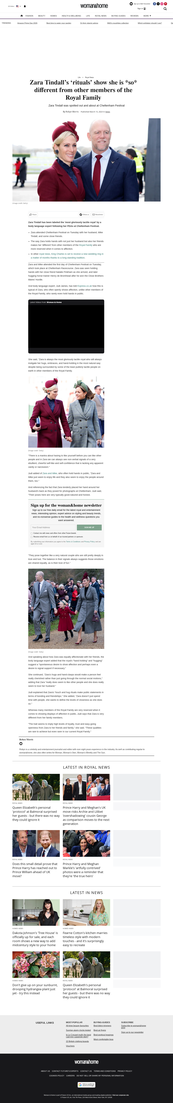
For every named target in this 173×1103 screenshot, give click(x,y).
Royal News (100, 16)
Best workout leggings (103, 1035)
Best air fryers (100, 1030)
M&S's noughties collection (118, 23)
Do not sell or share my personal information (100, 1076)
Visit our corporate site (120, 1095)
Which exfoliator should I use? (150, 23)
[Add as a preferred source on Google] (86, 1085)
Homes (53, 16)
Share (34, 214)
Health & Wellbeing (71, 16)
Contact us (86, 1071)
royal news (44, 254)
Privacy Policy (89, 542)
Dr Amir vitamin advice (89, 23)
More (146, 16)
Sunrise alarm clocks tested (78, 1030)
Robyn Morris (72, 111)
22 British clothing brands (77, 1041)
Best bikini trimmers (102, 1026)
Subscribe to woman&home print (133, 1027)
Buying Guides (118, 16)
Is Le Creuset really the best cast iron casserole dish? (78, 1036)
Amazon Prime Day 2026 (27, 23)
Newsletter (99, 214)
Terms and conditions (105, 1071)
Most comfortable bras (103, 1039)
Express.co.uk (85, 286)
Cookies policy (56, 1076)
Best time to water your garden (58, 23)
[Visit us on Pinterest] (165, 3)
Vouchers (70, 1046)
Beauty (41, 16)
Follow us (86, 214)
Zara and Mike (50, 473)
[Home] (21, 16)
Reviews (134, 16)
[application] (66, 326)
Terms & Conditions (73, 542)
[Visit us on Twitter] (158, 3)
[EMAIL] (21, 743)
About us (45, 1071)
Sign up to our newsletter (132, 1032)
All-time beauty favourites (77, 1026)
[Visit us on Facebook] (154, 3)
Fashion (29, 16)
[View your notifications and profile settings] (24, 6)
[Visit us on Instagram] (161, 3)
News (107, 112)
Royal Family (85, 245)
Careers (70, 1076)
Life (88, 16)
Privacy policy (125, 1071)
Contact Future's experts (65, 1071)
